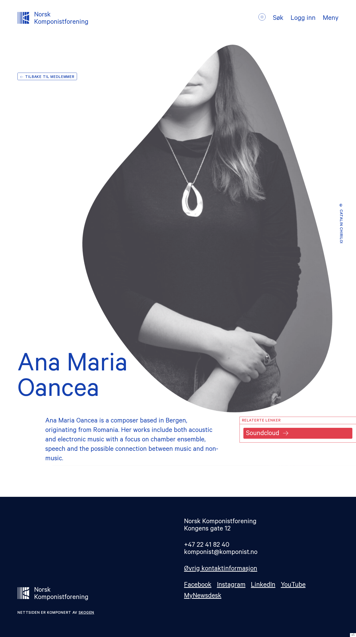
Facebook (197, 585)
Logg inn (303, 19)
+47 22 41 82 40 (206, 545)
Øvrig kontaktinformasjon (220, 569)
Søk (278, 19)
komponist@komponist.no (220, 553)
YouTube (293, 585)
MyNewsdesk (202, 596)
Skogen (86, 613)
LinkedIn (263, 585)
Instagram (231, 585)
